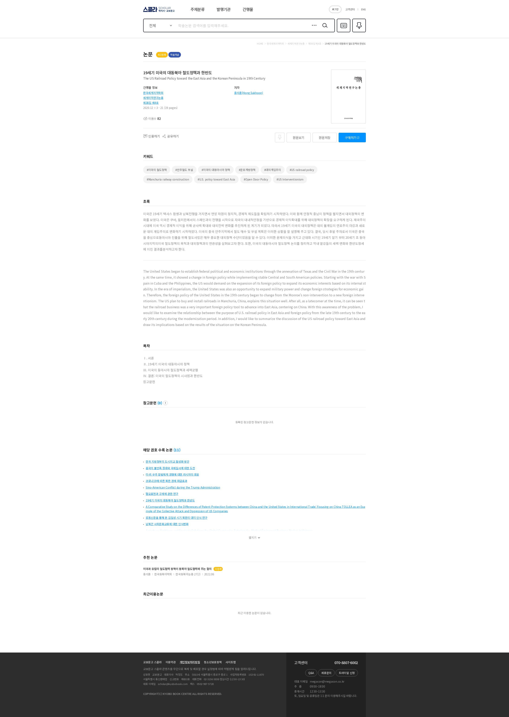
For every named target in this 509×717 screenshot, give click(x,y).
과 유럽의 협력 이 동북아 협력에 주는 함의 (177, 569)
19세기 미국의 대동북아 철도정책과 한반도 (170, 500)
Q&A (311, 673)
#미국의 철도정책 (157, 170)
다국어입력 (343, 31)
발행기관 (224, 9)
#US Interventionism (290, 179)
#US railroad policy (302, 170)
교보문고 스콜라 (152, 662)
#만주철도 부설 (184, 170)
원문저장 (324, 137)
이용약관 (171, 662)
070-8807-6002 (346, 662)
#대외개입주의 (272, 170)
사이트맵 (230, 662)
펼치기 (252, 537)
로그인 (335, 9)
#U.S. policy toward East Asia (216, 179)
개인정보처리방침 (190, 662)
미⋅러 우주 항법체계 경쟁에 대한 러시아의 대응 (172, 474)
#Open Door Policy (256, 179)
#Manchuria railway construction (168, 179)
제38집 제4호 (151, 103)
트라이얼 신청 (347, 673)
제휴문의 (326, 673)
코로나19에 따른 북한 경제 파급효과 (166, 481)
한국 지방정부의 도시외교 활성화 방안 (167, 461)
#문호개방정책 (247, 170)
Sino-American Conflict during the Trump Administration (183, 487)
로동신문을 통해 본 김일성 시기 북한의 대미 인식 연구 (176, 518)
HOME (260, 43)
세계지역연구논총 (153, 98)
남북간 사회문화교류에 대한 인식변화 (167, 524)
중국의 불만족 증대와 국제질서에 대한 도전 (170, 468)
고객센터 (350, 9)
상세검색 (313, 28)
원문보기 (298, 137)
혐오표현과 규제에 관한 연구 (162, 494)
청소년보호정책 (212, 662)
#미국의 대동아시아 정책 (216, 170)
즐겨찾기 (358, 31)
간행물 (248, 9)
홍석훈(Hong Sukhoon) (248, 93)
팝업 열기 (165, 403)
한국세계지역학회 (153, 93)
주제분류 (197, 9)
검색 (324, 28)
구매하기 (350, 137)
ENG (363, 9)
